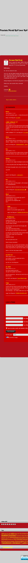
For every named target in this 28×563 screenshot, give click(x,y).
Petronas (19, 539)
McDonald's (4, 539)
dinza (7, 137)
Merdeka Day (10, 539)
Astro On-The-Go (19, 533)
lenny (7, 111)
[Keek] (14, 35)
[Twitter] (6, 35)
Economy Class (20, 535)
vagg (8, 206)
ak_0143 (8, 266)
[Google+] (9, 35)
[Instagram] (13, 35)
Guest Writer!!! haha (22, 278)
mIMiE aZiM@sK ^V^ (12, 122)
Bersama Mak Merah (15, 60)
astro (12, 533)
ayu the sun (9, 254)
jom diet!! (18, 117)
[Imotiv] (16, 35)
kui (7, 179)
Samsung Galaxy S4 (20, 541)
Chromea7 (12, 535)
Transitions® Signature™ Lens (14, 543)
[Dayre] (17, 35)
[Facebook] (8, 35)
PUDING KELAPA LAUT (21, 293)
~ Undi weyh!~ (19, 175)
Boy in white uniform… (11, 99)
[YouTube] (11, 35)
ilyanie (8, 158)
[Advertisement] (14, 14)
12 (9, 89)
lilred (7, 194)
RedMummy (10, 217)
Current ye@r (9, 334)
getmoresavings (14, 537)
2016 (2, 533)
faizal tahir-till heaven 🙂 (20, 189)
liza (7, 149)
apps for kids (7, 533)
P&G (15, 539)
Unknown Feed (9, 547)
